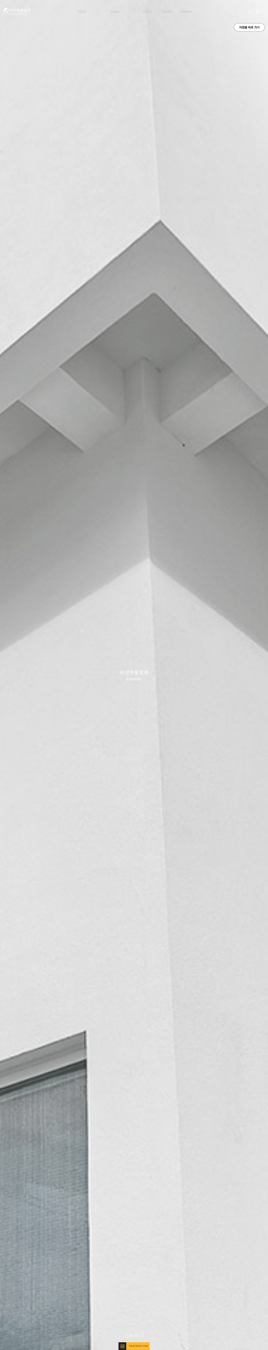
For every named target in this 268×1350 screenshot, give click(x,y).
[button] (127, 1335)
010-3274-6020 (250, 11)
